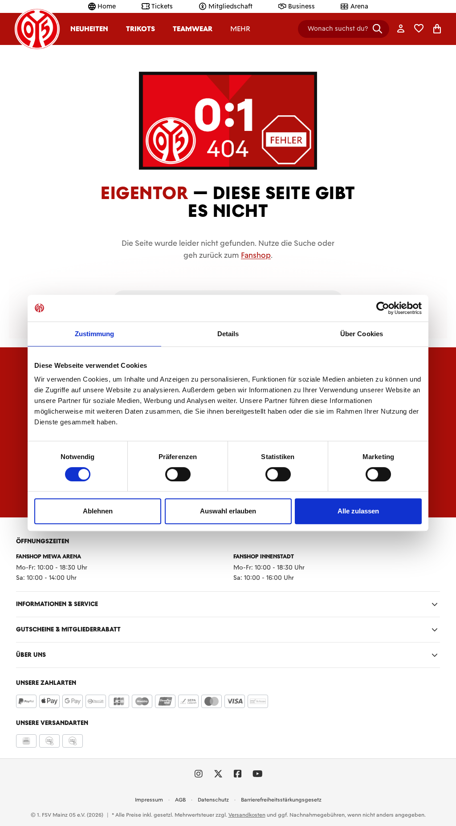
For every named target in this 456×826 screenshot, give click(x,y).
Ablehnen (98, 511)
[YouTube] (257, 774)
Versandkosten (246, 814)
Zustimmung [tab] (94, 334)
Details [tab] (228, 334)
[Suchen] (377, 28)
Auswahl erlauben (228, 511)
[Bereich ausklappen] (435, 604)
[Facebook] (238, 774)
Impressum (149, 799)
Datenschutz (213, 799)
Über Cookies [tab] (361, 334)
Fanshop (256, 255)
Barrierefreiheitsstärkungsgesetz (281, 799)
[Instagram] (199, 774)
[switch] (178, 474)
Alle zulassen (358, 511)
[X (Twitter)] (218, 774)
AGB (180, 799)
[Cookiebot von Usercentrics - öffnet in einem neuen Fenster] (383, 308)
